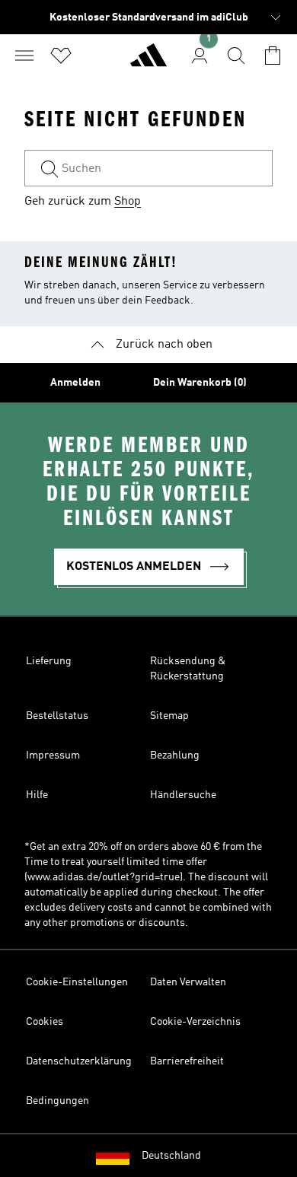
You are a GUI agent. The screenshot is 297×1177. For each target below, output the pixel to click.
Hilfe (37, 795)
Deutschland (171, 1155)
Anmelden (75, 382)
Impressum (53, 755)
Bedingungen (57, 1101)
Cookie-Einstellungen (77, 982)
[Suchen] (236, 55)
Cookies (44, 1021)
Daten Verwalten (188, 982)
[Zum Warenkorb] (272, 55)
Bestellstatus (57, 716)
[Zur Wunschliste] (61, 55)
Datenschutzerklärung (79, 1061)
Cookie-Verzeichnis (195, 1021)
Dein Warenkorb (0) (200, 382)
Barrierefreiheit (187, 1061)
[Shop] (148, 61)
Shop (127, 202)
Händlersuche (183, 795)
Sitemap (169, 716)
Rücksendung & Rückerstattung (187, 669)
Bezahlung (175, 755)
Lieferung (49, 661)
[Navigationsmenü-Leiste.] (24, 55)
